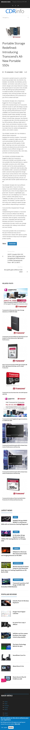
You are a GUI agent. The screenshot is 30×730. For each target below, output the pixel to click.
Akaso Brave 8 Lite (18, 666)
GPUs (15, 517)
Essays (6, 707)
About (6, 709)
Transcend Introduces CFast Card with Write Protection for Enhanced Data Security (13, 499)
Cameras (16, 548)
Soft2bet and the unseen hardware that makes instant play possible (20, 635)
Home (6, 701)
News (5, 703)
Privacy (6, 715)
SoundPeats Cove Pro (19, 655)
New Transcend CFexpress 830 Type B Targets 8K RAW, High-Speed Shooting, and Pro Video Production (14, 366)
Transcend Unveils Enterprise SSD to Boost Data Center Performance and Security (14, 446)
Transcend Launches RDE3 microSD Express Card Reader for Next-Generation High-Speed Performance (15, 338)
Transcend (12, 243)
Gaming (16, 532)
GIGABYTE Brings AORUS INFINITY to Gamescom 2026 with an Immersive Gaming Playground (14, 522)
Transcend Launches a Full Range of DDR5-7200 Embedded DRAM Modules (15, 585)
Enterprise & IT (18, 563)
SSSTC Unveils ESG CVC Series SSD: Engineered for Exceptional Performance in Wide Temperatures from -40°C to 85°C (16, 258)
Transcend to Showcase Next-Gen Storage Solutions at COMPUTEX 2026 (13, 310)
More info (17, 724)
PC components (9, 72)
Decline (11, 727)
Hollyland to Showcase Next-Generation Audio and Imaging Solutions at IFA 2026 (14, 553)
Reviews (6, 705)
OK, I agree (4, 727)
